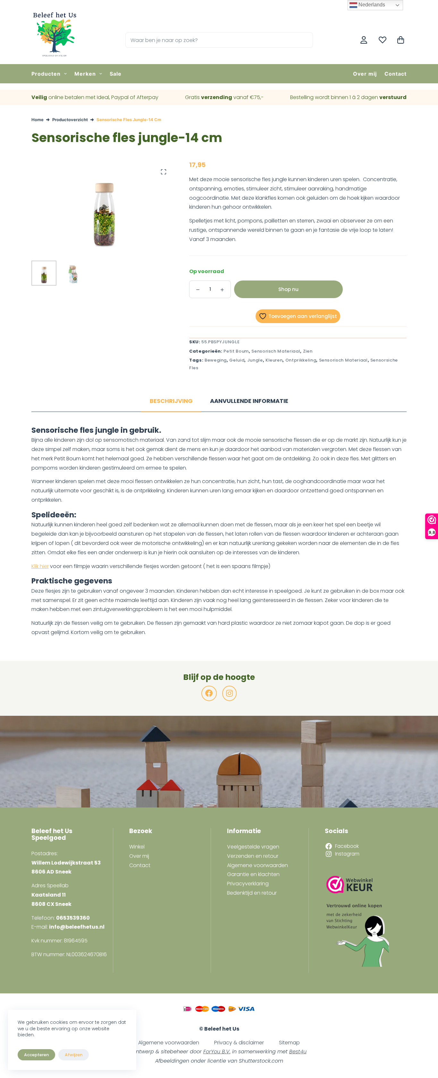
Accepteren (36, 1055)
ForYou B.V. (217, 1051)
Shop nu (288, 289)
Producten (46, 74)
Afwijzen (73, 1055)
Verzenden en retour (252, 856)
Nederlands (371, 4)
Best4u (298, 1051)
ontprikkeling (300, 360)
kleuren (274, 360)
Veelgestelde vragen (253, 846)
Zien (308, 351)
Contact (395, 74)
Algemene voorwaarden (257, 865)
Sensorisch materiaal (275, 351)
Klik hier (40, 566)
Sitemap (289, 1042)
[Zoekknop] (305, 40)
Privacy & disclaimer (239, 1042)
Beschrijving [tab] (171, 401)
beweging (216, 360)
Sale (116, 74)
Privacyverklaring (248, 883)
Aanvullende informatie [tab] (249, 401)
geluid (236, 360)
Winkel (137, 846)
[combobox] (212, 40)
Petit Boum (236, 351)
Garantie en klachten (253, 874)
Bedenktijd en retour (252, 893)
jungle (255, 360)
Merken (85, 74)
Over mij (365, 74)
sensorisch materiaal (343, 360)
